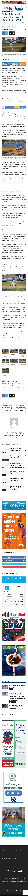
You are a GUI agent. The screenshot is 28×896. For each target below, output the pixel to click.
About (3, 858)
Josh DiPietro (13, 387)
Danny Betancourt (6, 385)
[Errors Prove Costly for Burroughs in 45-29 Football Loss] (5, 488)
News (7, 847)
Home (3, 847)
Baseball (8, 381)
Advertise (14, 858)
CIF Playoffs (12, 383)
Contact (8, 858)
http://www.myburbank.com (14, 430)
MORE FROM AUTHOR (17, 444)
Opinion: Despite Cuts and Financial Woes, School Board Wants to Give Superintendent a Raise (20, 409)
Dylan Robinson (15, 385)
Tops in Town (11, 850)
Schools (17, 847)
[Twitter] (16, 890)
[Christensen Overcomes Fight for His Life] (5, 473)
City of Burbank (12, 702)
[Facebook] (7, 890)
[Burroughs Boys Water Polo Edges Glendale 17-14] (5, 458)
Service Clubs (19, 850)
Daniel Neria (19, 383)
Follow (23, 560)
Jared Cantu (22, 385)
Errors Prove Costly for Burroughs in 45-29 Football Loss (17, 488)
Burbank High (15, 381)
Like (24, 557)
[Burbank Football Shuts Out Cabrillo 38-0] (5, 480)
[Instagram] (11, 890)
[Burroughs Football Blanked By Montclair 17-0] (5, 450)
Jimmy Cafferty (5, 387)
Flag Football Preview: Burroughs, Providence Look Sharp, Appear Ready (18, 465)
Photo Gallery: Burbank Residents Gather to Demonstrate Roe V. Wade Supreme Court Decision (7, 409)
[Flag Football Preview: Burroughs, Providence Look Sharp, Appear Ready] (5, 465)
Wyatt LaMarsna (21, 387)
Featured (4, 850)
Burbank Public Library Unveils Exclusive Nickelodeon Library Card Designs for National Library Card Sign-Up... (17, 696)
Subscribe (23, 567)
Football (3, 452)
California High (5, 383)
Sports (3, 467)
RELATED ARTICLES (6, 444)
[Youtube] (20, 890)
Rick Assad (5, 29)
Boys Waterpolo (5, 459)
